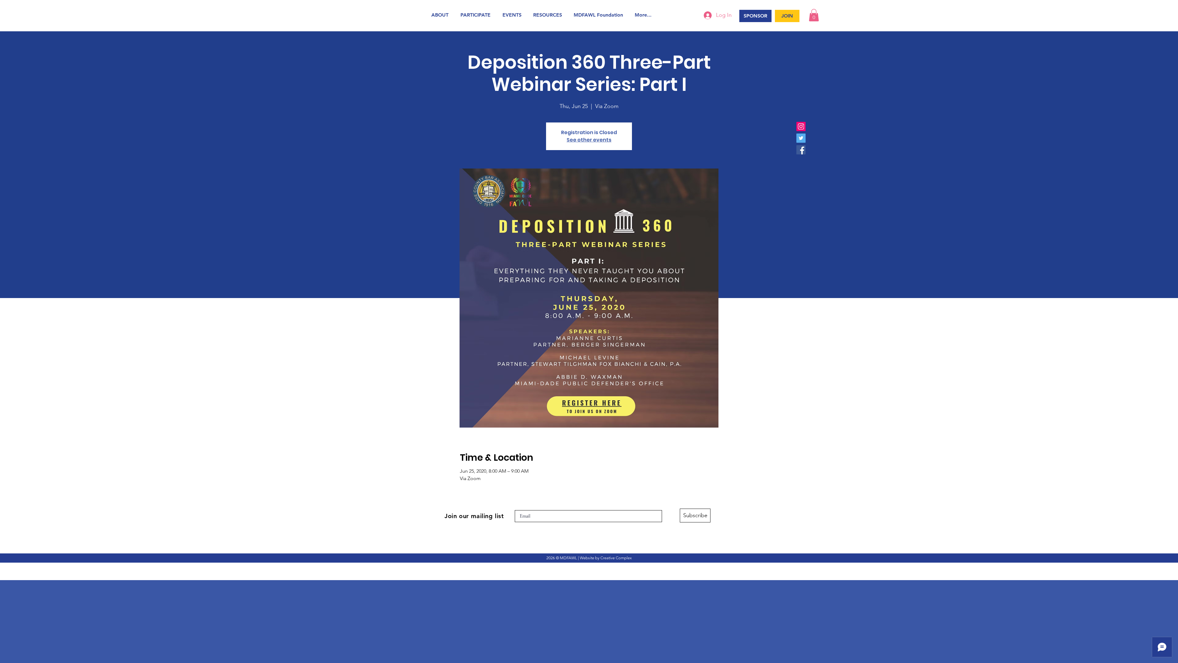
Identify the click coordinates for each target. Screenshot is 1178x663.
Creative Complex (616, 558)
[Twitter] (801, 138)
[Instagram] (801, 126)
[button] (441, 15)
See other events (589, 139)
